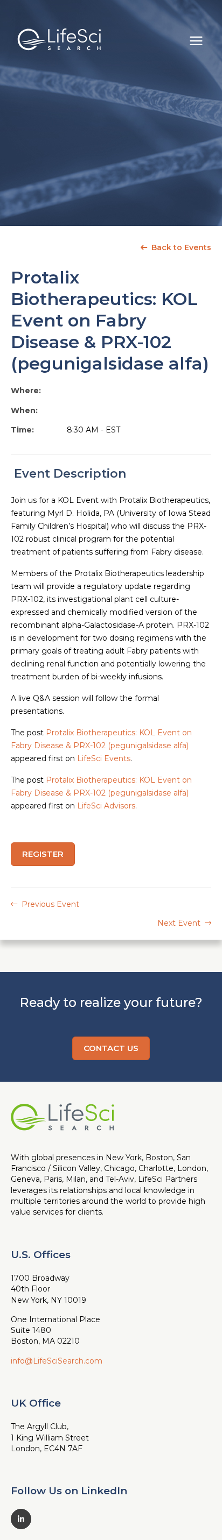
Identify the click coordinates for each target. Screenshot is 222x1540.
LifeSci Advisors (106, 806)
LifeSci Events (103, 758)
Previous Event (49, 904)
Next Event (180, 923)
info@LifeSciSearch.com (56, 1361)
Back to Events (180, 247)
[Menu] (196, 39)
